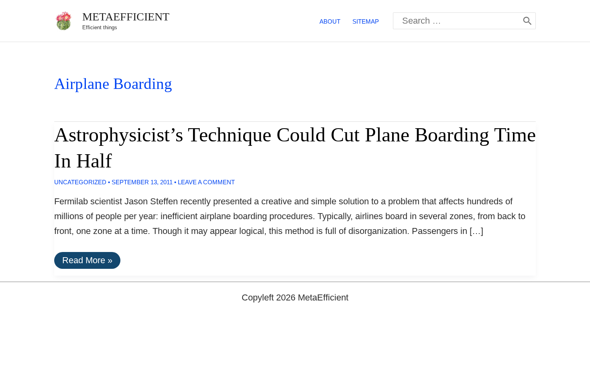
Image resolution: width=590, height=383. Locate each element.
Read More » (91, 262)
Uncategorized (80, 182)
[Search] (527, 21)
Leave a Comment (206, 182)
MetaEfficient (125, 16)
